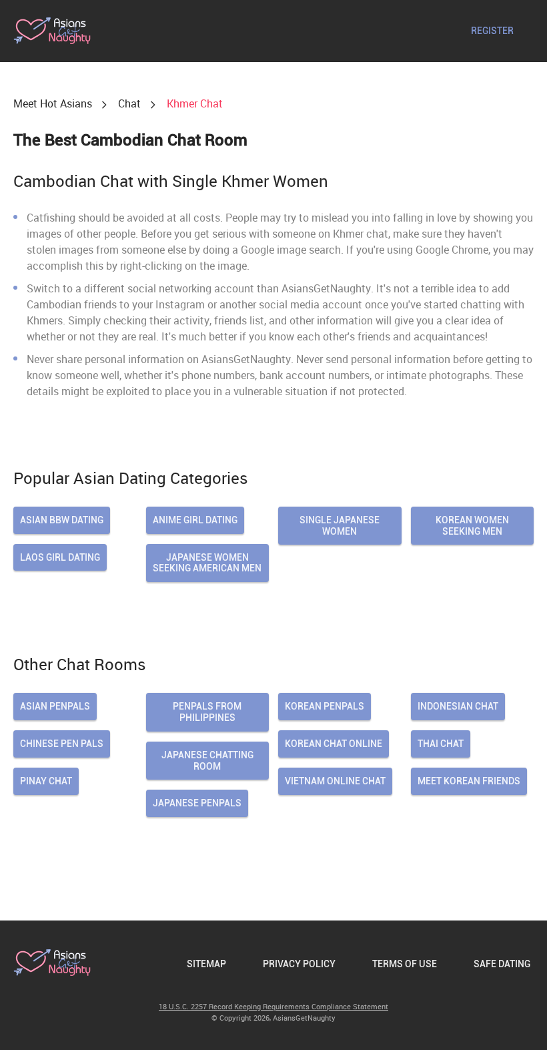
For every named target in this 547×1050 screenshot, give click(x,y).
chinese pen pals (61, 743)
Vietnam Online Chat (335, 781)
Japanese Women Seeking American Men (207, 563)
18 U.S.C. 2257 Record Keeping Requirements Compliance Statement (273, 1006)
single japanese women (340, 526)
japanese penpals (197, 803)
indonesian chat (458, 706)
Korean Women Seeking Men (472, 526)
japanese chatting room (207, 761)
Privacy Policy (299, 964)
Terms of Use (404, 964)
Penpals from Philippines (207, 712)
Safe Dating (502, 964)
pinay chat (46, 781)
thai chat (441, 743)
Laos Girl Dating (60, 557)
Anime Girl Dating (195, 520)
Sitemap (206, 964)
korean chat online (333, 743)
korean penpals (324, 706)
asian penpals (55, 706)
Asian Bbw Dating (61, 520)
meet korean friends (469, 781)
